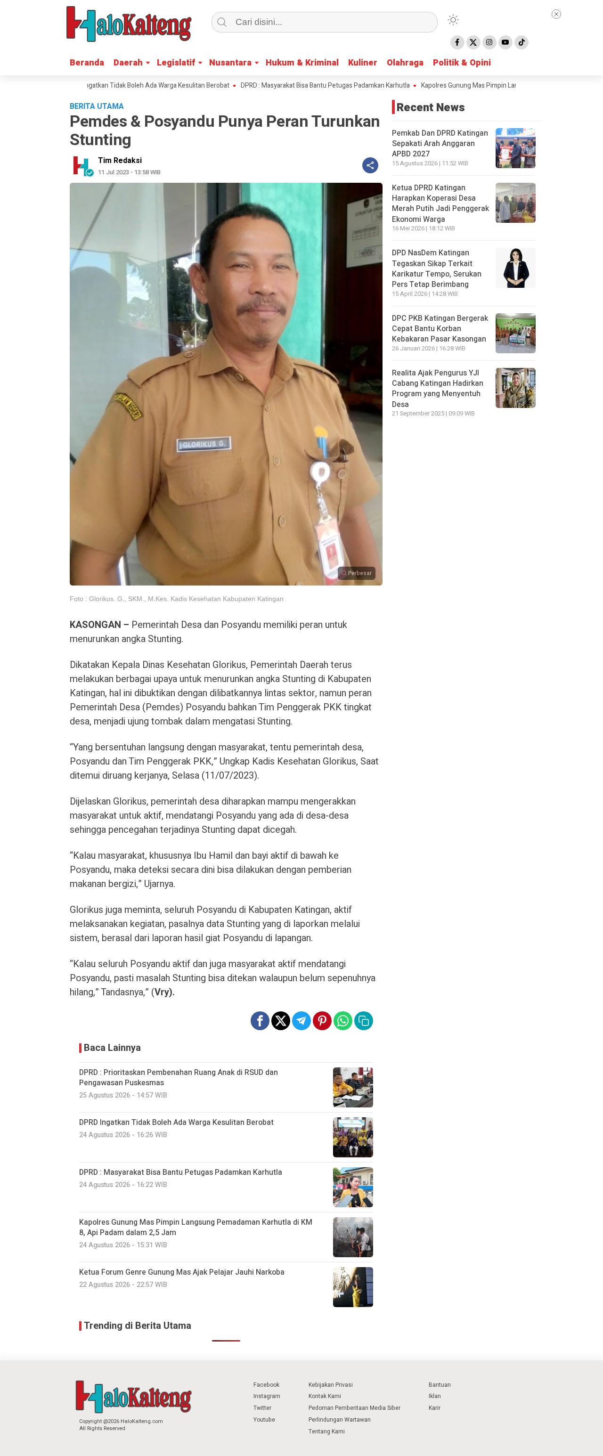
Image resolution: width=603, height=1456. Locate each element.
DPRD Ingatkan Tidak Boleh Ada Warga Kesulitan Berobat (107, 85)
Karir (434, 1408)
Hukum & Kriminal (302, 63)
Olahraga (405, 63)
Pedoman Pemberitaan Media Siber (354, 1408)
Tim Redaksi (120, 160)
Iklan (435, 1396)
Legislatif (176, 63)
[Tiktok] (521, 42)
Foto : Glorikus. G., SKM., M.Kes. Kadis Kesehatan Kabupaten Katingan (177, 598)
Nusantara (230, 63)
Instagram (266, 1396)
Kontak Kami (325, 1396)
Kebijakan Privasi (331, 1385)
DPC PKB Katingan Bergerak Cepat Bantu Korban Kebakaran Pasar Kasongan (440, 329)
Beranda (87, 63)
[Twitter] (473, 42)
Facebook (266, 1385)
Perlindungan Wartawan (340, 1419)
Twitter (262, 1408)
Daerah (128, 63)
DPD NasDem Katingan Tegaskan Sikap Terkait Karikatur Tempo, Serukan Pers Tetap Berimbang (436, 268)
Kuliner (362, 63)
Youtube (264, 1419)
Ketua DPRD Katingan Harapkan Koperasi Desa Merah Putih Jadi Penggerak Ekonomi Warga (440, 203)
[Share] (370, 165)
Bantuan (440, 1385)
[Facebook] (457, 42)
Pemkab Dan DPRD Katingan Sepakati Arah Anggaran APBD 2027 (440, 144)
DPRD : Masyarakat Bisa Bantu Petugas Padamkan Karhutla (284, 85)
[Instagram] (489, 42)
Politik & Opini (462, 63)
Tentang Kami (327, 1431)
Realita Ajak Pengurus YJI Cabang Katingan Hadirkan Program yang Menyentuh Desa (437, 388)
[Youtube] (505, 42)
